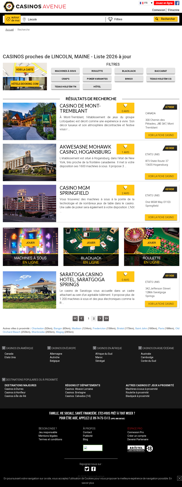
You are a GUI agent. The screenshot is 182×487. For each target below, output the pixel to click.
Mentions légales (48, 435)
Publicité (88, 435)
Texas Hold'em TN (65, 86)
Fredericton (99, 328)
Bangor (58, 328)
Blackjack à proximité (137, 396)
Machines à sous (65, 71)
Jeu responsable (48, 432)
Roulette (97, 71)
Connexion (158, 10)
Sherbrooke (38, 331)
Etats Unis (10, 357)
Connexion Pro (135, 432)
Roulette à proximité (137, 392)
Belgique (55, 360)
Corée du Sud (148, 360)
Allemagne (56, 353)
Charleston (38, 328)
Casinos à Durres (14, 389)
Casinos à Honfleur (15, 392)
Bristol (120, 328)
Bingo (129, 78)
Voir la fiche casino (161, 135)
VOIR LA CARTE (24, 69)
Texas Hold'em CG (161, 78)
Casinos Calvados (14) (78, 396)
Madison (76, 328)
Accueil (10, 29)
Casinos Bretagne (75, 392)
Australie (146, 353)
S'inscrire (173, 10)
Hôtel (97, 86)
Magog (60, 331)
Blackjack (129, 71)
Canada (9, 353)
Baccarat (161, 71)
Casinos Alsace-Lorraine (79, 389)
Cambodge (147, 357)
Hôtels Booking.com (24, 83)
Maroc (99, 357)
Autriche (55, 357)
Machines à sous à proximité (142, 389)
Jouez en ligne (164, 2)
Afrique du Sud (103, 353)
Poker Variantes (97, 78)
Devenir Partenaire (137, 439)
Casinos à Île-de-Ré (15, 396)
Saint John (141, 328)
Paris (161, 328)
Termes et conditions (50, 439)
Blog (85, 439)
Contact (87, 432)
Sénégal (100, 360)
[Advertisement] (91, 42)
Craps (65, 78)
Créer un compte (136, 435)
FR (146, 2)
